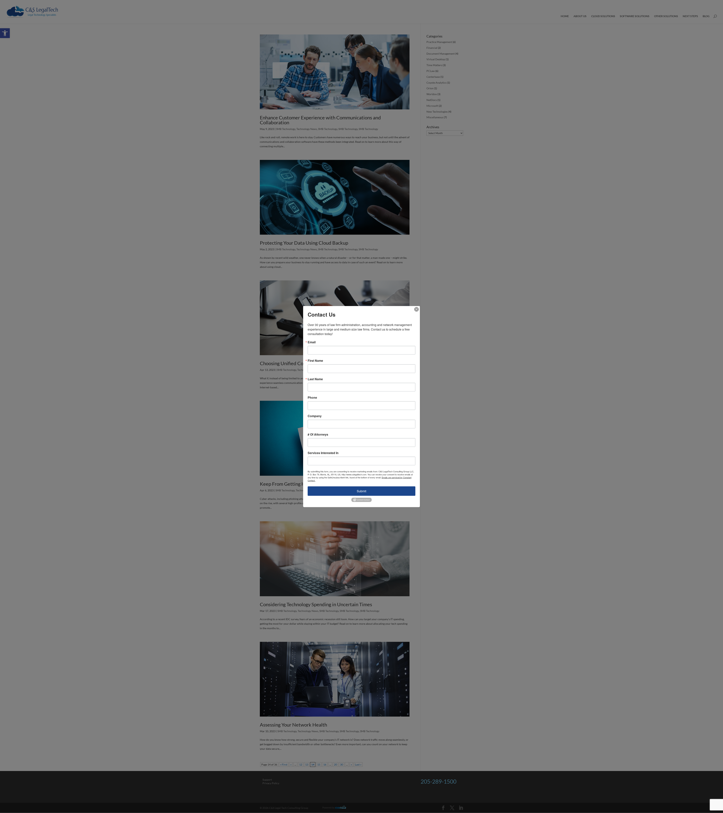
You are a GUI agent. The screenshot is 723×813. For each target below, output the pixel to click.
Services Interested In (323, 452)
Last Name (315, 378)
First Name (315, 360)
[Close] (416, 309)
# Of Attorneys (318, 434)
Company (315, 415)
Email (312, 342)
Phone (312, 397)
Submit (361, 491)
